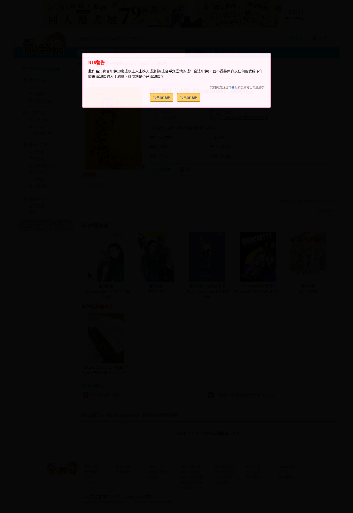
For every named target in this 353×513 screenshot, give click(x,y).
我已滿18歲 (188, 98)
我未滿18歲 (161, 98)
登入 (234, 87)
